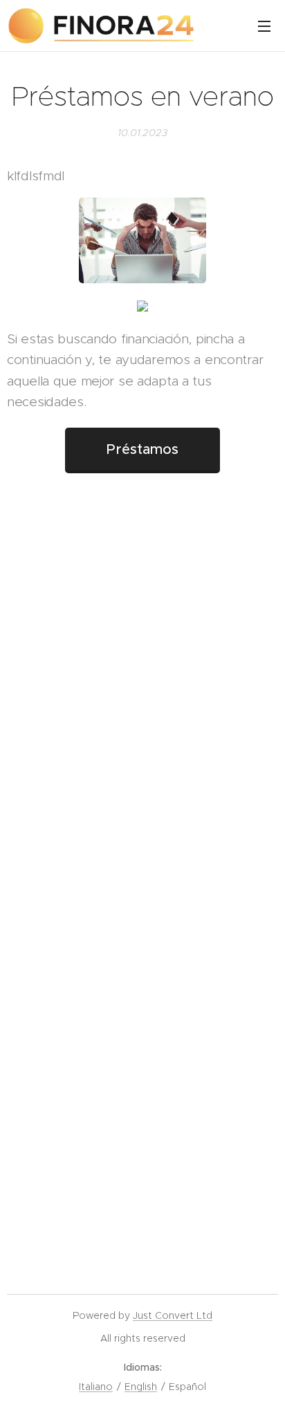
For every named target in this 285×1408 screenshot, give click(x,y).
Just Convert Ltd (172, 1315)
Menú (264, 25)
